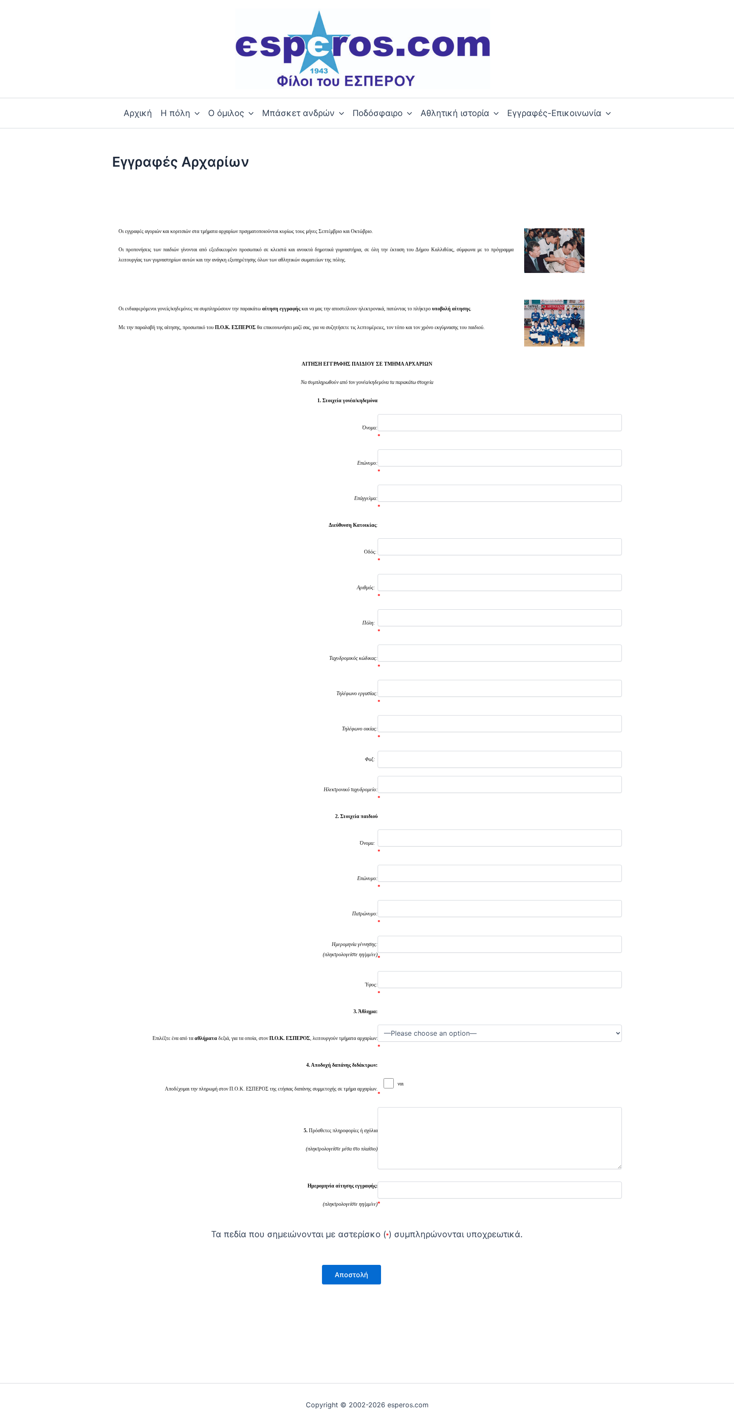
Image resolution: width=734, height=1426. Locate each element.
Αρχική (138, 113)
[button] (195, 113)
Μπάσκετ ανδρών (298, 113)
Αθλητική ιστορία (455, 113)
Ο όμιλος (226, 113)
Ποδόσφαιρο (378, 113)
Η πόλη (175, 113)
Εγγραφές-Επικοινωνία (554, 113)
